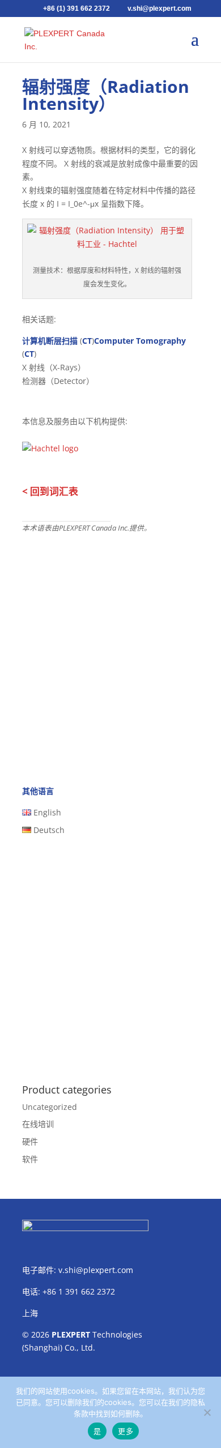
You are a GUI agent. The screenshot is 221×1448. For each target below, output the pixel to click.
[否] (206, 1412)
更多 (125, 1431)
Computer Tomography (140, 340)
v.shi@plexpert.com (95, 1270)
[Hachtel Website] (50, 445)
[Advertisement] (110, 650)
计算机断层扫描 (50, 340)
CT (87, 340)
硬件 (30, 1141)
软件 (30, 1159)
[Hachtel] (107, 243)
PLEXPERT (71, 1334)
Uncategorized (49, 1106)
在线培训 (38, 1123)
